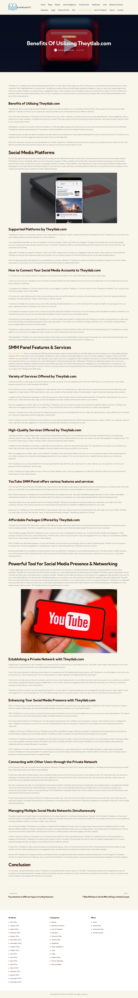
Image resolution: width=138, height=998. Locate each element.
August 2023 (14, 950)
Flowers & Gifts (57, 936)
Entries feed (97, 926)
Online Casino (56, 957)
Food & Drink (56, 940)
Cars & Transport (57, 929)
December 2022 (15, 978)
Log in (95, 922)
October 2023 (15, 947)
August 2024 (14, 926)
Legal (53, 954)
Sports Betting (56, 964)
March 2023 (14, 968)
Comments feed (98, 929)
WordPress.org (98, 933)
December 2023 (15, 940)
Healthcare (55, 943)
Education (55, 933)
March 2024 (14, 929)
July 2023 (13, 954)
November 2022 (15, 982)
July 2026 (13, 922)
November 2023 (15, 943)
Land (53, 950)
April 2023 (14, 964)
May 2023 (13, 961)
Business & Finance (58, 926)
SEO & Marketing (69, 36)
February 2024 (15, 933)
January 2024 (14, 936)
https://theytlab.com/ (15, 353)
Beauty (54, 922)
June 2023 (13, 957)
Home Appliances (57, 947)
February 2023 (15, 971)
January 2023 (14, 975)
